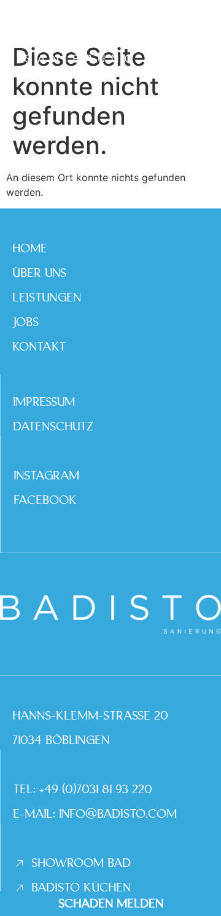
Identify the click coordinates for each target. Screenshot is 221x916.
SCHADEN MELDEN (110, 903)
